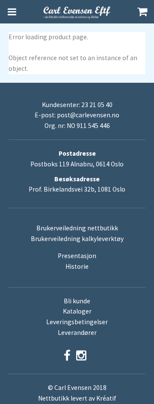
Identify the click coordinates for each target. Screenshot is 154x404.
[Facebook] (67, 355)
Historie (77, 266)
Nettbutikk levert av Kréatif (77, 398)
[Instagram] (81, 355)
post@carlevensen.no (88, 115)
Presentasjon (77, 256)
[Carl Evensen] (77, 12)
